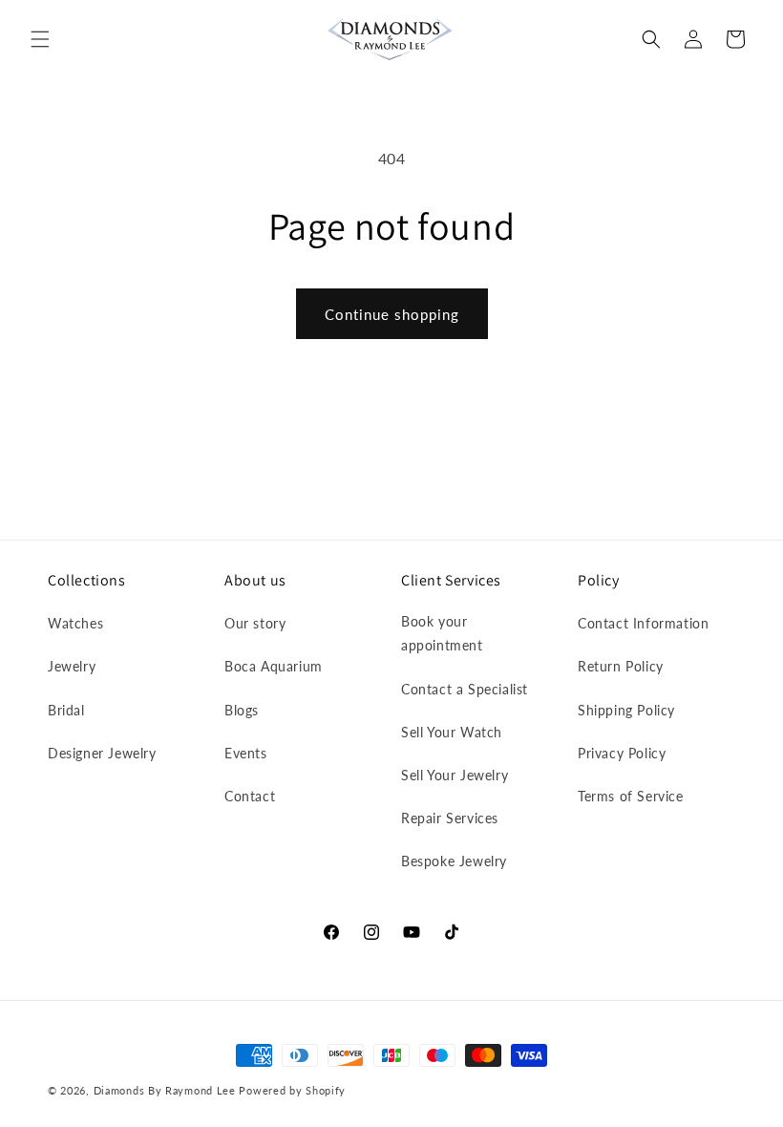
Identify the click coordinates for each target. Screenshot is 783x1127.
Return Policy (621, 666)
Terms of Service (631, 796)
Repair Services (449, 818)
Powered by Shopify (292, 1090)
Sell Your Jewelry (454, 775)
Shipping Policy (626, 710)
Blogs (241, 710)
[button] (40, 39)
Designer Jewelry (102, 753)
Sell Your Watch (451, 732)
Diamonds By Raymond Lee (165, 1090)
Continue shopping (392, 314)
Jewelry (71, 666)
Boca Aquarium (273, 666)
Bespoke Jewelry (454, 861)
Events (245, 753)
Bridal (66, 710)
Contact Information (643, 623)
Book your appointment (442, 633)
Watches (75, 623)
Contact (249, 796)
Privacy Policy (622, 753)
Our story (255, 623)
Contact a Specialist (464, 689)
